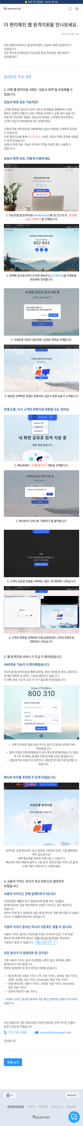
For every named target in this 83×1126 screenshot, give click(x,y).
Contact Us (57, 1106)
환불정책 (43, 1106)
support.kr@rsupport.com (55, 1032)
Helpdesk (71, 1106)
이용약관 (31, 1106)
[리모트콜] (12, 10)
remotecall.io (41, 215)
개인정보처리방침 (15, 1106)
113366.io (57, 275)
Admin (73, 1095)
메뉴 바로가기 (44, 942)
